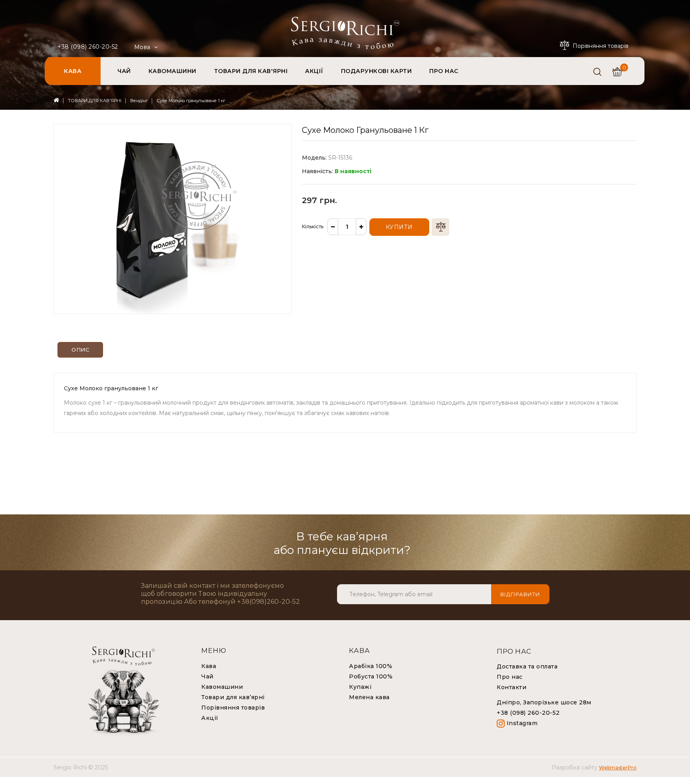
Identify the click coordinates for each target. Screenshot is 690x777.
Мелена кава (369, 697)
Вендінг (139, 100)
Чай (207, 676)
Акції (209, 718)
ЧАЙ (124, 71)
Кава (208, 666)
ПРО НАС (443, 71)
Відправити (520, 594)
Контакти (511, 687)
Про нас (510, 676)
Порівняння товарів (233, 707)
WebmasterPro (617, 768)
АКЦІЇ (314, 71)
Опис (80, 349)
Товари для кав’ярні (233, 697)
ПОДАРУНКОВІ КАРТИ (376, 71)
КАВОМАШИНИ (172, 71)
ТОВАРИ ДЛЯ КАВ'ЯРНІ (251, 71)
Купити (399, 227)
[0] (617, 72)
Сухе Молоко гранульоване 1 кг (191, 100)
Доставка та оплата (527, 666)
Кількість (312, 226)
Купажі (360, 686)
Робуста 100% (371, 676)
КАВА (72, 71)
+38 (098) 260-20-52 (88, 46)
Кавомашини (222, 686)
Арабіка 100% (370, 666)
